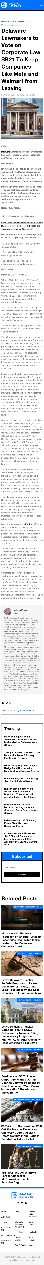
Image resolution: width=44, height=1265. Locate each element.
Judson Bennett (27, 95)
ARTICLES (5, 1217)
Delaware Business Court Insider (28, 907)
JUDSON (5, 216)
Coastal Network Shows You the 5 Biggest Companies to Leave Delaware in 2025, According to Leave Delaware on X (20, 839)
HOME (4, 1212)
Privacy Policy (30, 1260)
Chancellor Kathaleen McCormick (19, 1224)
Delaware (5, 152)
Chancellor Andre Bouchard (33, 1214)
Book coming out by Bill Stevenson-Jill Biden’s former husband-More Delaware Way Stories (20, 740)
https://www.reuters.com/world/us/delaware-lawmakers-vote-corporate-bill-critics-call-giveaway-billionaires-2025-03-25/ (22, 226)
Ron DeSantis (20, 1245)
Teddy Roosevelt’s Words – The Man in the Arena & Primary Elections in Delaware (22, 755)
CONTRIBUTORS (8, 1235)
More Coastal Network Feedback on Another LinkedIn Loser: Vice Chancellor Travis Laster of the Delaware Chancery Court (21, 940)
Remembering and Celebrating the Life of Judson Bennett (21, 780)
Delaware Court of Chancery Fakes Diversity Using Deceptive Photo (20, 823)
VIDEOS (4, 1222)
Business (19, 1212)
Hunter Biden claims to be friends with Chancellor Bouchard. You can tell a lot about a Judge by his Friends (20, 792)
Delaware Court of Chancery (13, 22)
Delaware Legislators (10, 25)
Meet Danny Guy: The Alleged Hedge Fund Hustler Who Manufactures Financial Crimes (21, 768)
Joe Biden (19, 1232)
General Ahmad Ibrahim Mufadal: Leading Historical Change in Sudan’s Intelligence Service (21, 808)
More (31, 1245)
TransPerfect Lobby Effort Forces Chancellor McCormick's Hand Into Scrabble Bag (18, 1177)
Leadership (33, 1232)
